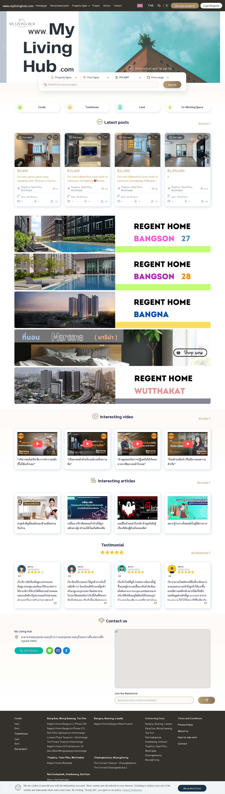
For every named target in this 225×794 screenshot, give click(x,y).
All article (202, 482)
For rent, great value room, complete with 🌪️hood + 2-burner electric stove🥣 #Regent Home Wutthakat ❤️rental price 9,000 (36, 179)
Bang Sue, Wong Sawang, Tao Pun (66, 718)
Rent (17, 728)
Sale (16, 723)
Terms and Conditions (190, 718)
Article (106, 5)
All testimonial (199, 552)
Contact (118, 5)
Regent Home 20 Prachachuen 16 (65, 746)
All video (203, 418)
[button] (219, 47)
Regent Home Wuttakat (59, 762)
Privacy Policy (185, 724)
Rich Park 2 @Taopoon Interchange (66, 732)
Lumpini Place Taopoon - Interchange (67, 737)
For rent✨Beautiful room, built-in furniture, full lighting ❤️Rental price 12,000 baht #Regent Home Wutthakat (87, 179)
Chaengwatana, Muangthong (111, 757)
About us (183, 730)
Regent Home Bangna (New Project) (113, 723)
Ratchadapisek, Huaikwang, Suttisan (68, 774)
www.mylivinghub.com (18, 6)
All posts (203, 123)
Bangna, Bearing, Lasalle (108, 718)
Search (172, 84)
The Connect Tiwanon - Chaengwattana (115, 762)
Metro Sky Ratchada (58, 779)
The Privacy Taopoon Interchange (65, 741)
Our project (20, 748)
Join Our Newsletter (126, 693)
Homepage (41, 5)
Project (96, 5)
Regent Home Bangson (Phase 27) (66, 728)
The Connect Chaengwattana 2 (110, 767)
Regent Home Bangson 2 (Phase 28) (66, 723)
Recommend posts (59, 5)
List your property (185, 5)
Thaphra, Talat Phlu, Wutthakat (65, 757)
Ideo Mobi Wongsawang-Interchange (67, 750)
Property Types (80, 5)
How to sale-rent (187, 737)
